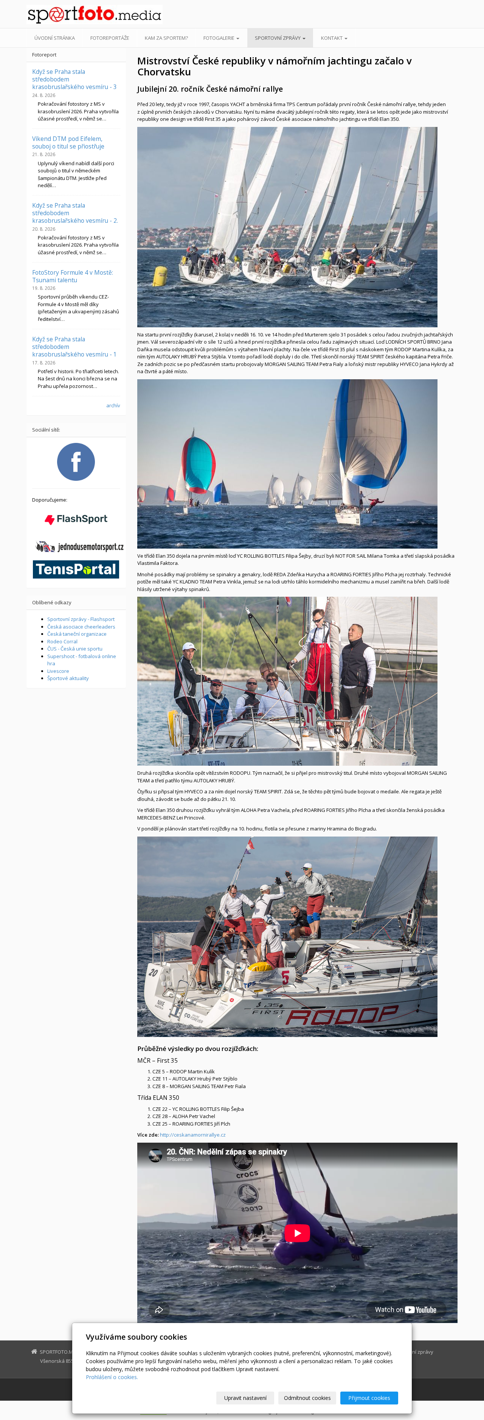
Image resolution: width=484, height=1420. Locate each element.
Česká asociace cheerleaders (81, 626)
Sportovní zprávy (278, 37)
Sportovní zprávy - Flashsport (81, 619)
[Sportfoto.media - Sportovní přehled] (94, 14)
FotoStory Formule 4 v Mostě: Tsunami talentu (72, 276)
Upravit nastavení (245, 1397)
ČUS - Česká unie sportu (74, 648)
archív (113, 405)
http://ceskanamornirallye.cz (193, 1134)
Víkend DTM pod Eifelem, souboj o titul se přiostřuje (68, 142)
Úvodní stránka (54, 37)
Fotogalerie (219, 37)
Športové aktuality (68, 678)
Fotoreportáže (109, 37)
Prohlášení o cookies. (112, 1377)
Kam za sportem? (166, 37)
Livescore (58, 671)
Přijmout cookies (369, 1397)
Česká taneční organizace (77, 633)
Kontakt (332, 37)
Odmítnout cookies (307, 1397)
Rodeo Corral (62, 641)
